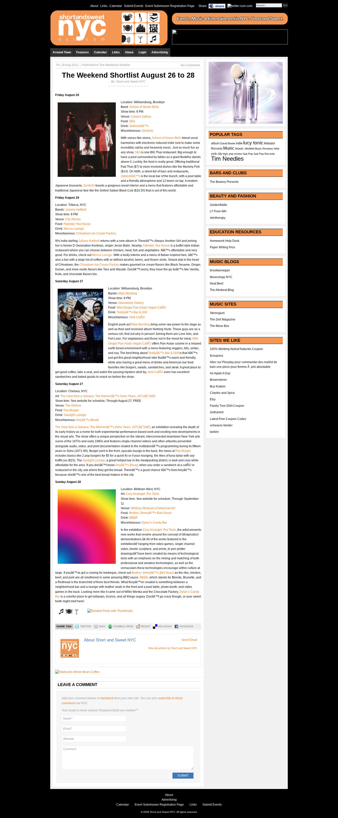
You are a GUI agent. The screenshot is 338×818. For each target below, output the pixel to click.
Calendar (115, 6)
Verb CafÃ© (137, 317)
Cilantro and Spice (222, 393)
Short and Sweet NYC (130, 81)
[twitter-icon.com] (239, 5)
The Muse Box (219, 326)
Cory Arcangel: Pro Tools (142, 494)
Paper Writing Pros (222, 247)
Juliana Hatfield (75, 209)
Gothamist (216, 412)
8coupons (216, 355)
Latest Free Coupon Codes (228, 419)
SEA (132, 121)
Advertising (159, 52)
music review (244, 148)
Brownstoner (218, 379)
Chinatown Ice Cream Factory (96, 233)
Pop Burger (71, 410)
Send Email (189, 640)
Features (82, 52)
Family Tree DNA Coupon (227, 406)
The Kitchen (73, 405)
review (238, 153)
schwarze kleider (221, 425)
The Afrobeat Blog (222, 290)
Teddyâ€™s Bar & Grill (132, 312)
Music (228, 148)
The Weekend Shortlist (114, 65)
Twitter (85, 626)
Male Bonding (127, 293)
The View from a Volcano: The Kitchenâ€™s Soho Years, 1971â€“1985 (107, 396)
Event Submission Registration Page (169, 6)
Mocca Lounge (74, 228)
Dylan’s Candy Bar (154, 522)
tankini (214, 432)
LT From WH (218, 211)
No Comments (190, 65)
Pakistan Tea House (77, 224)
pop (231, 153)
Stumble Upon (123, 626)
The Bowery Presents (224, 182)
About (94, 6)
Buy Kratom (217, 386)
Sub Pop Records (264, 153)
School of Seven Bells (144, 107)
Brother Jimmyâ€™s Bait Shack (150, 513)
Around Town (62, 52)
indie (239, 143)
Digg (102, 626)
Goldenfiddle (218, 205)
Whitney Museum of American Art (153, 508)
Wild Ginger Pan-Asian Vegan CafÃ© (141, 307)
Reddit (145, 626)
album (215, 143)
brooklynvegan (220, 270)
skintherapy (217, 218)
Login (142, 52)
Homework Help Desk (224, 241)
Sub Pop (248, 153)
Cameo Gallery (141, 116)
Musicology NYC (221, 277)
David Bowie (227, 143)
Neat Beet (216, 283)
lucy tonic (253, 142)
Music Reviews (264, 148)
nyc (225, 154)
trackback (106, 698)
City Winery (73, 219)
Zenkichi (147, 130)
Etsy (213, 399)
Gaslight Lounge (75, 415)
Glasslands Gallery (131, 303)
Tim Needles (227, 158)
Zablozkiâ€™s (139, 126)
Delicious (165, 626)
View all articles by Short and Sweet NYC (172, 648)
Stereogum (217, 313)
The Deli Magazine (222, 319)
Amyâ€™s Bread (87, 420)
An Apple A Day (220, 373)
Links (103, 6)
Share (202, 6)
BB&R (133, 517)
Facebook (186, 626)
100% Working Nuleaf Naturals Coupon (236, 349)
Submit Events (133, 6)
